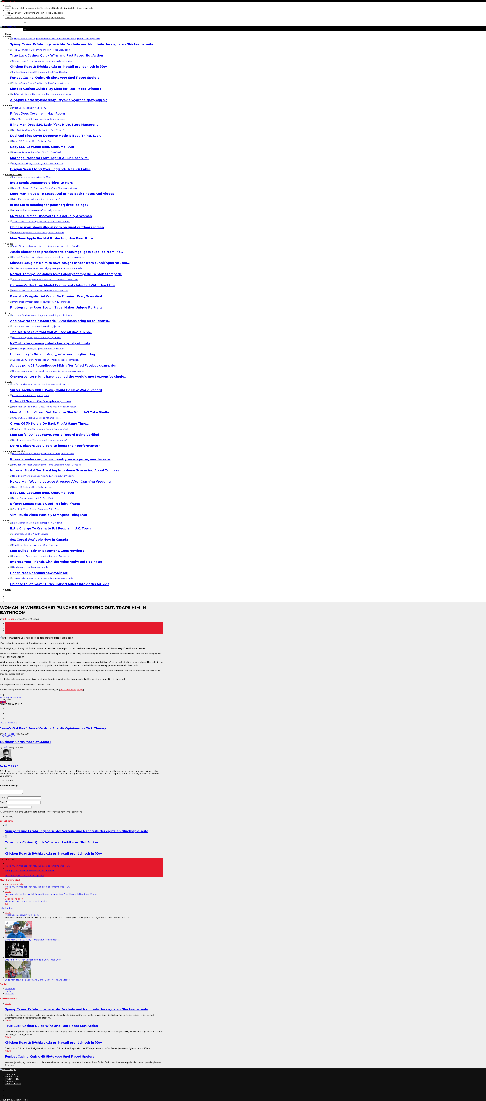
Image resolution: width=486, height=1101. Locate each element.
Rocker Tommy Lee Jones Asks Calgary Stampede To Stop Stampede (66, 274)
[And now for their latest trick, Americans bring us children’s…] (41, 315)
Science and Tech (14, 899)
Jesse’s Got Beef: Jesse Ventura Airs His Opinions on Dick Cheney (53, 728)
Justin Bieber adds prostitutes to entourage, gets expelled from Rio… (66, 252)
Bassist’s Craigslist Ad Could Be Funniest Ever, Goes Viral (56, 296)
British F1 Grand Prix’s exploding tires (40, 401)
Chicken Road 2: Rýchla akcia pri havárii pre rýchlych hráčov (35, 17)
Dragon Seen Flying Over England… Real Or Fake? (50, 169)
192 (6, 896)
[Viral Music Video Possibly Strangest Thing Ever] (35, 509)
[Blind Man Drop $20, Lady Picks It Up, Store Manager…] (38, 119)
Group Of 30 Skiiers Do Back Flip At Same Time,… (49, 423)
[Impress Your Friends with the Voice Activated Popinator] (39, 556)
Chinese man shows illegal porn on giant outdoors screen (57, 227)
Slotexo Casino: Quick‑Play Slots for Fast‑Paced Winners (55, 89)
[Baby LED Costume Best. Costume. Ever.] (31, 141)
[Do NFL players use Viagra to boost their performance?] (38, 440)
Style (8, 313)
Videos (8, 105)
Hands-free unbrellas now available (39, 573)
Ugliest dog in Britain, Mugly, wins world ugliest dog (52, 354)
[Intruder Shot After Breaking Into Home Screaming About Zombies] (45, 465)
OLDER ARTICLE (8, 723)
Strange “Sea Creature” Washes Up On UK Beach (30, 871)
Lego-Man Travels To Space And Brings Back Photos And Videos (62, 193)
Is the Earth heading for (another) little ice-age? (49, 205)
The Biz (9, 244)
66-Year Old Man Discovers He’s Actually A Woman (51, 216)
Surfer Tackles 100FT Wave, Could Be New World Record (56, 390)
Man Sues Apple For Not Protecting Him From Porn (51, 238)
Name (3, 797)
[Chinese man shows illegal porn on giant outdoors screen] (40, 221)
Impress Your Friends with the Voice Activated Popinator (56, 562)
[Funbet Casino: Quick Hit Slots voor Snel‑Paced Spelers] (39, 72)
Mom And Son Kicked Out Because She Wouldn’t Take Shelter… (61, 412)
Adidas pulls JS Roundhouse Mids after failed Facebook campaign (63, 365)
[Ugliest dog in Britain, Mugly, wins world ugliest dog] (37, 349)
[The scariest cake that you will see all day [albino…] (36, 326)
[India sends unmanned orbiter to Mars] (30, 177)
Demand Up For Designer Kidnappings (24, 875)
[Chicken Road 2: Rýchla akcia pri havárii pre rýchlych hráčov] (41, 61)
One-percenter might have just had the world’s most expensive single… (68, 376)
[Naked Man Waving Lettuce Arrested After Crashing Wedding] (42, 476)
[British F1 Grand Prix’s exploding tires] (29, 395)
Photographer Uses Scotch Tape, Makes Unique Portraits (56, 307)
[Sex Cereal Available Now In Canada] (29, 534)
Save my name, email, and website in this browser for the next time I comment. (42, 812)
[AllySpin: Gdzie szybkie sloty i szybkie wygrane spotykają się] (41, 94)
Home (8, 34)
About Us (10, 1074)
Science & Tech (13, 174)
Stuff (8, 520)
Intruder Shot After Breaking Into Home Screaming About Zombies (64, 470)
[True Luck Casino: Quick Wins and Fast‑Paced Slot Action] (40, 50)
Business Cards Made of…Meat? (25, 742)
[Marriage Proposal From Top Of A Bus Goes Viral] (35, 152)
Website (4, 807)
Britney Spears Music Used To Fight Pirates (45, 504)
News (8, 5)
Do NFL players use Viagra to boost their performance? (55, 445)
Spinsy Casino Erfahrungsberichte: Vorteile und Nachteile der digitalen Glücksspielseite (49, 8)
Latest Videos (6, 908)
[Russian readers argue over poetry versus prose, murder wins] (42, 453)
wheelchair (16, 697)
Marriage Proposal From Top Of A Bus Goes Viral (49, 158)
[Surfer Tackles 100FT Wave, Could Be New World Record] (40, 384)
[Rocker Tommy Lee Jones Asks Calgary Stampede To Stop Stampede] (46, 268)
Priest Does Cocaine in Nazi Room (37, 113)
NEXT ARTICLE (7, 736)
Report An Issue (13, 1084)
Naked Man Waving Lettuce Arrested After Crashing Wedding (60, 481)
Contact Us (10, 1081)
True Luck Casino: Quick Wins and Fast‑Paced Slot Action (34, 13)
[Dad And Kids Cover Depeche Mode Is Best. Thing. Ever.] (39, 130)
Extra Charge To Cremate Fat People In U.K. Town (50, 528)
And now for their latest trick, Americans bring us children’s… (60, 321)
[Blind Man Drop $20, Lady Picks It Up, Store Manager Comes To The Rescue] (18, 937)
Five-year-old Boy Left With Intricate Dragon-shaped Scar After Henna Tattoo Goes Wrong (51, 894)
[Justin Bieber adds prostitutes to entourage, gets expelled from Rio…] (46, 246)
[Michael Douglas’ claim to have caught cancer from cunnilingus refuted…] (48, 257)
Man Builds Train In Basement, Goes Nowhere (47, 551)
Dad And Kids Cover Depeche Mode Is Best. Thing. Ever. (55, 135)
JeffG (6, 747)
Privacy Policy (12, 1079)
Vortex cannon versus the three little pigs (26, 901)
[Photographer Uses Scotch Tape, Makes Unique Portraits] (40, 302)
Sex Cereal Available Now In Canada (39, 539)
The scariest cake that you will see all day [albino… (51, 332)
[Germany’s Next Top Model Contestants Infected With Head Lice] (44, 279)
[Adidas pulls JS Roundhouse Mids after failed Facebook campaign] (44, 360)
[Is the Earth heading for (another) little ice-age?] (35, 199)
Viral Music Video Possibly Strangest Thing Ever (48, 515)
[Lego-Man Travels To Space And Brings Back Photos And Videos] (43, 188)
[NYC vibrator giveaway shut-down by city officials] (35, 337)
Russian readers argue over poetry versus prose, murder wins (60, 459)
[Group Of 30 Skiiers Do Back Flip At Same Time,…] (35, 418)
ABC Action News (68, 689)
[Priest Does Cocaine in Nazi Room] (28, 108)
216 (6, 889)
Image (80, 689)
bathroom (5, 697)
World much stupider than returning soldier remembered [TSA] (37, 866)
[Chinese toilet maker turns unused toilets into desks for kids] (41, 578)
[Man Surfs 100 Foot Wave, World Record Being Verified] (39, 429)
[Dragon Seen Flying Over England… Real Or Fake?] (36, 163)
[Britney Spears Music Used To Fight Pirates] (32, 498)
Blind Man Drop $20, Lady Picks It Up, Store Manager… (54, 124)
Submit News (12, 1076)
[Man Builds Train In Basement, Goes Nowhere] (34, 545)
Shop (8, 589)
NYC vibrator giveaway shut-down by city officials (50, 343)
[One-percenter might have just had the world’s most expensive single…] (47, 371)
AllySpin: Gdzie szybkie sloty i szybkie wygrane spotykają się (58, 100)
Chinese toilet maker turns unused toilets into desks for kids (59, 584)
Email (3, 802)
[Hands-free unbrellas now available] (29, 567)
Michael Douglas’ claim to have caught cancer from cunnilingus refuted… (70, 263)
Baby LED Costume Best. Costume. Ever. (42, 147)
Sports (8, 382)
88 (6, 903)
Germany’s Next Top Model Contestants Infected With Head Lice (62, 285)
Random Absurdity (15, 451)
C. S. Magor (8, 619)
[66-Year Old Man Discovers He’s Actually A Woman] (36, 210)
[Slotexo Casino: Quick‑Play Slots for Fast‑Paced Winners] (39, 83)
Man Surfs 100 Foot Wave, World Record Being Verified (54, 434)
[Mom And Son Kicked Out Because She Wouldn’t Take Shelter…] (43, 407)
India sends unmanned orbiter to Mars (41, 182)
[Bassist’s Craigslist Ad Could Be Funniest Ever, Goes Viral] (39, 291)
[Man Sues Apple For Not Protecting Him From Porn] (37, 232)
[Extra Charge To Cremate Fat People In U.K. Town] (36, 523)
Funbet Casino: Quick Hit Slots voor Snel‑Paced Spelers (54, 77)
